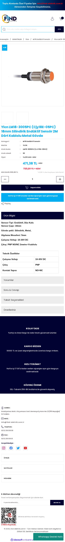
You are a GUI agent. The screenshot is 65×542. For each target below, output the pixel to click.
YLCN (25, 145)
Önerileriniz (10, 309)
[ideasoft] (17, 540)
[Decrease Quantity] (5, 179)
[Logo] (10, 19)
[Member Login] (52, 19)
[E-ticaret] (32, 540)
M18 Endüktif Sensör (31, 141)
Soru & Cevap (11, 290)
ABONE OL (57, 503)
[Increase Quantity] (60, 179)
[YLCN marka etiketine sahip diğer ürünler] (7, 118)
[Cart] (61, 19)
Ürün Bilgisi (9, 215)
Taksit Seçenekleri (14, 299)
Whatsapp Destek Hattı (50, 536)
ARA (59, 29)
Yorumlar (9, 280)
